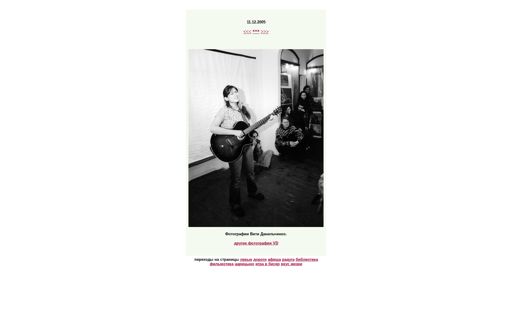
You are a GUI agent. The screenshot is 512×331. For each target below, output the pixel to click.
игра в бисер (267, 264)
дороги (260, 259)
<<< (247, 31)
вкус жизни (291, 264)
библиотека (307, 259)
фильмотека (221, 264)
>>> (265, 31)
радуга (288, 259)
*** (256, 31)
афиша (274, 259)
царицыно (244, 264)
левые (246, 259)
